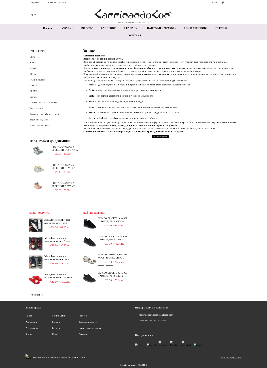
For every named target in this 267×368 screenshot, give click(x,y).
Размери (56, 328)
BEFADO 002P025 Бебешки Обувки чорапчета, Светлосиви (63, 167)
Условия (56, 322)
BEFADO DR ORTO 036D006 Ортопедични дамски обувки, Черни (112, 238)
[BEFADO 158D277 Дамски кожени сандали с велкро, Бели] (90, 260)
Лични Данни (59, 316)
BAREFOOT (108, 28)
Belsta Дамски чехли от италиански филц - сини (56, 257)
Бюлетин (83, 334)
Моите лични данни (231, 357)
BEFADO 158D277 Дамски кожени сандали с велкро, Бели (112, 256)
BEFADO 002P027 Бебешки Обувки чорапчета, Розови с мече (63, 185)
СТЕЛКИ (221, 28)
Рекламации (31, 322)
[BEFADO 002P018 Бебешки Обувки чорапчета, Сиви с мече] (38, 152)
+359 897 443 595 (57, 2)
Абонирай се (37, 295)
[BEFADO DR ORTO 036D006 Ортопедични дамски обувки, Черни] (90, 242)
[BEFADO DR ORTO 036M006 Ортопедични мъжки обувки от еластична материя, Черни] (90, 278)
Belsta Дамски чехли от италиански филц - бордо (57, 239)
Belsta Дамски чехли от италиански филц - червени (58, 276)
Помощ (55, 334)
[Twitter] (236, 2)
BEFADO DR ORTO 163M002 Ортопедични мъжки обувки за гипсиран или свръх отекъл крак (113, 220)
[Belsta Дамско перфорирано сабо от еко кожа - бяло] (35, 225)
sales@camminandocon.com (159, 315)
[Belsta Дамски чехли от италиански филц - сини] (35, 262)
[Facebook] (232, 2)
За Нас (28, 316)
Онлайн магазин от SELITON (133, 365)
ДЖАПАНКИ (131, 28)
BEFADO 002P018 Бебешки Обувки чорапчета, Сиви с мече (63, 148)
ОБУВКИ (67, 28)
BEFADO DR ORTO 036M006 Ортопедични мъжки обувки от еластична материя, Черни (112, 275)
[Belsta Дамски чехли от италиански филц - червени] (35, 280)
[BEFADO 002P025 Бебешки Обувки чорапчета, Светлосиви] (38, 170)
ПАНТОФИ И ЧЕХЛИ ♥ (161, 28)
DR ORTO (87, 28)
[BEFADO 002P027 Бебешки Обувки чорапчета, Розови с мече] (38, 189)
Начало (47, 28)
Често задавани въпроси (91, 328)
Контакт (29, 334)
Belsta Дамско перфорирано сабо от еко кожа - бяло (58, 221)
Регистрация (31, 328)
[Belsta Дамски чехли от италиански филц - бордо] (35, 243)
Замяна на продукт (88, 322)
